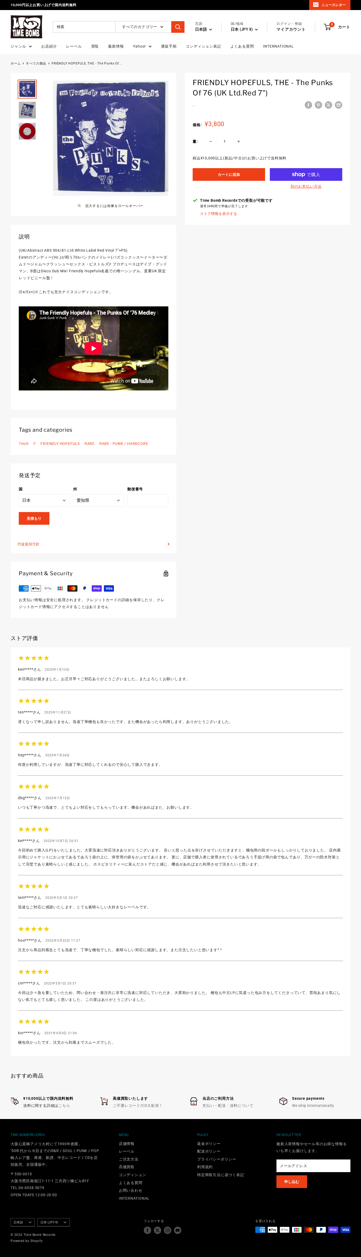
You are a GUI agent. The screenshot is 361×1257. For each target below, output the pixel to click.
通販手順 (169, 46)
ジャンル (18, 46)
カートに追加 (229, 174)
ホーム (16, 63)
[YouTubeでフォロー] (177, 1230)
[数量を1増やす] (238, 141)
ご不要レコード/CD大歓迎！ (138, 1105)
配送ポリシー (209, 1151)
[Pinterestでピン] (318, 105)
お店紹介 (49, 46)
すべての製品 (36, 63)
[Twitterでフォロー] (157, 1230)
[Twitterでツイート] (328, 105)
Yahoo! (139, 46)
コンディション (132, 1175)
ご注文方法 (128, 1159)
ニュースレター (334, 5)
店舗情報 (127, 1143)
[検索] (177, 27)
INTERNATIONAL (278, 46)
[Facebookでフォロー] (147, 1230)
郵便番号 (135, 489)
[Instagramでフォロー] (167, 1230)
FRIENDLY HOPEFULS (60, 443)
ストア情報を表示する (218, 213)
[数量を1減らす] (210, 141)
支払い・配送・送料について (227, 1105)
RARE (90, 443)
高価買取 (127, 1167)
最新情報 (116, 46)
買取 (95, 46)
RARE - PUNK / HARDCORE (123, 443)
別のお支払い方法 (306, 186)
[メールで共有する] (338, 105)
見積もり (34, 518)
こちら (64, 1105)
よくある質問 (242, 46)
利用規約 (205, 1167)
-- (194, 106)
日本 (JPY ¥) (49, 1222)
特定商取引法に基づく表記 (220, 1175)
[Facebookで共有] (308, 105)
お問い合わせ (130, 1190)
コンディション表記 (203, 46)
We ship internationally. (313, 1105)
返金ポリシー (209, 1143)
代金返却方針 (28, 544)
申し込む (291, 1182)
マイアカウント (291, 29)
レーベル (74, 46)
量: (195, 141)
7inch (24, 443)
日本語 (18, 1222)
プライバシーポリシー (216, 1159)
